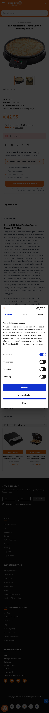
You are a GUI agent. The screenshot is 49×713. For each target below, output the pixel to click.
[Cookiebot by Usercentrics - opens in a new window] (35, 308)
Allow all (24, 387)
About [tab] (40, 315)
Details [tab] (24, 315)
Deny (24, 403)
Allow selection (24, 395)
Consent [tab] (8, 315)
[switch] (42, 362)
